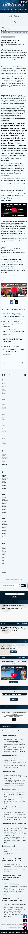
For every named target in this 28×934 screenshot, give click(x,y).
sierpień (4, 503)
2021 (3, 451)
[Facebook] (12, 302)
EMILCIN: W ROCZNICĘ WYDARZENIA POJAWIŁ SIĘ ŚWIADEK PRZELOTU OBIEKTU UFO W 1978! (14, 749)
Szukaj (14, 596)
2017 (3, 544)
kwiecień (4, 485)
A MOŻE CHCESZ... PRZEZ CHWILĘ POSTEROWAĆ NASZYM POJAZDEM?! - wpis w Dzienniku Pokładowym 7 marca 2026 (15, 832)
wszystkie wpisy (23, 641)
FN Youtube (23, 657)
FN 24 (3, 27)
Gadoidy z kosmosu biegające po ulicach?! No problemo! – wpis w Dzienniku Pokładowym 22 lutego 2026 (14, 838)
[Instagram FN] (25, 924)
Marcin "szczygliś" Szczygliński (19, 927)
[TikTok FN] (25, 928)
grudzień (4, 475)
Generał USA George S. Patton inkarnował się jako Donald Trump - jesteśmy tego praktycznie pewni (15, 888)
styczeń (4, 488)
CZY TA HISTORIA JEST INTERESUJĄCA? (14, 798)
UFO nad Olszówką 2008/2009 (11, 904)
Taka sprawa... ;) (8, 864)
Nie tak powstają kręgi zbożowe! (12, 866)
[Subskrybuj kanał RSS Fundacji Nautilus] (23, 2)
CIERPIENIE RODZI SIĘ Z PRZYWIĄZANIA (14, 814)
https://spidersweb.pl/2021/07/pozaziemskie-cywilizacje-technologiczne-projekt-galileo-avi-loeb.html (14, 240)
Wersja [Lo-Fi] (3, 924)
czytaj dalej (13, 651)
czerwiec (4, 482)
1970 (3, 569)
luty (3, 536)
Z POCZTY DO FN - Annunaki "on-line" (14, 914)
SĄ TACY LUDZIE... (9, 812)
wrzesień (4, 479)
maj (3, 484)
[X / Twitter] (17, 302)
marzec (4, 466)
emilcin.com (24, 623)
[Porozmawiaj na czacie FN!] (26, 2)
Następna (21, 374)
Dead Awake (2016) (8, 855)
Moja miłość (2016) (8, 853)
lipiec (3, 481)
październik (5, 478)
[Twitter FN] (25, 920)
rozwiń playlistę (13, 699)
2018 (3, 518)
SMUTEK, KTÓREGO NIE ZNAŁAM (12, 762)
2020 (3, 472)
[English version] (21, 2)
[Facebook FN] (25, 916)
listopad (4, 476)
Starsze (20, 363)
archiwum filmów (13, 682)
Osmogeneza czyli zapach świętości (13, 869)
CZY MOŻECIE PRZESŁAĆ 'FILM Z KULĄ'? (15, 801)
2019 (3, 494)
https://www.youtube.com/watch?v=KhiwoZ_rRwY (14, 275)
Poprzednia (7, 374)
